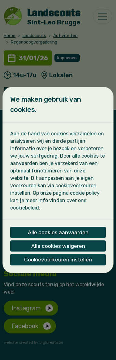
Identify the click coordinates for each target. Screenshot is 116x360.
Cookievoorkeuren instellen (58, 259)
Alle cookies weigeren (58, 246)
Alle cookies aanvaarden (58, 232)
